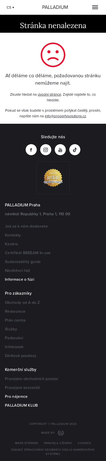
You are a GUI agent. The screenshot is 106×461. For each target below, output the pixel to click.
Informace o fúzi (19, 279)
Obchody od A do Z (22, 302)
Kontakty (13, 235)
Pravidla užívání (58, 443)
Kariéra (11, 244)
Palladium (55, 7)
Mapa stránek (26, 443)
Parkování (14, 338)
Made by (48, 433)
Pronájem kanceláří (22, 387)
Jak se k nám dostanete (26, 226)
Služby (11, 329)
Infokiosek (14, 346)
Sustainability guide (23, 261)
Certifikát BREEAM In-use (28, 252)
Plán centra (15, 320)
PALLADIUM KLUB (21, 405)
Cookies (84, 443)
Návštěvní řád (17, 270)
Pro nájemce (16, 396)
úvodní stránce (49, 94)
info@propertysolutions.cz (65, 116)
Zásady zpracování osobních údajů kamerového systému (53, 452)
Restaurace (15, 311)
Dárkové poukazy (20, 355)
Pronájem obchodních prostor (31, 378)
